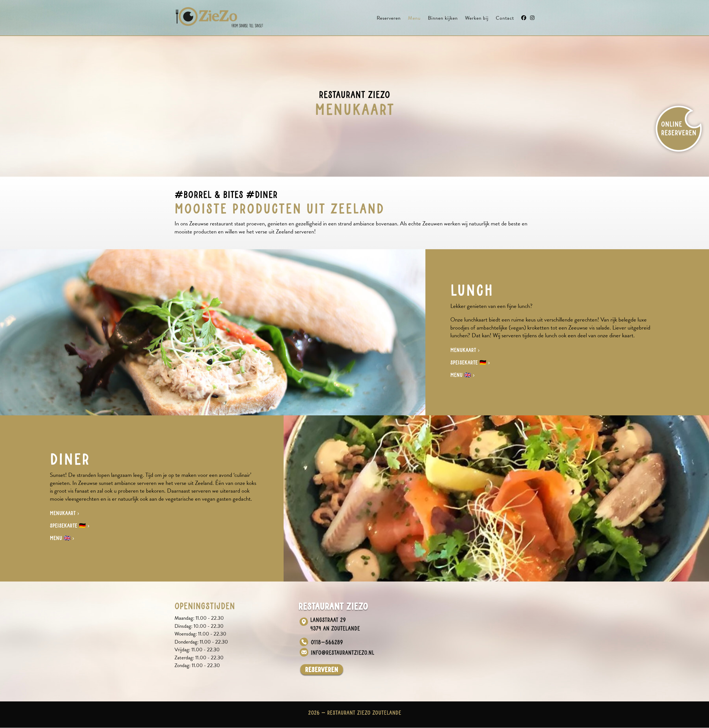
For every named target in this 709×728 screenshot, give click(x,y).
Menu (414, 19)
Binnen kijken (443, 19)
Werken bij (477, 19)
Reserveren (389, 19)
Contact (505, 19)
